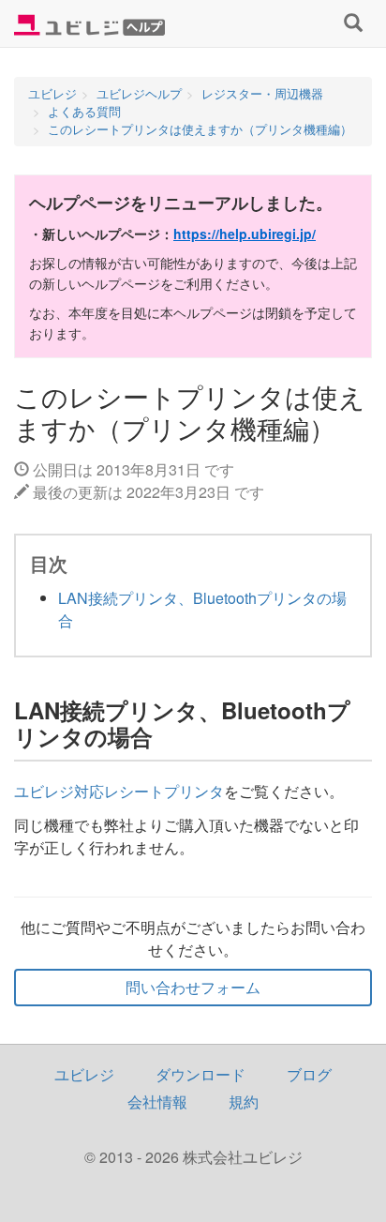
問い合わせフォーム (193, 987)
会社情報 (157, 1101)
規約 (244, 1101)
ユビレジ (84, 1074)
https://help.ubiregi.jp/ (244, 233)
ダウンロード (200, 1074)
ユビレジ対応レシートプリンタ (119, 791)
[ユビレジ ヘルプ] (89, 23)
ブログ (309, 1074)
